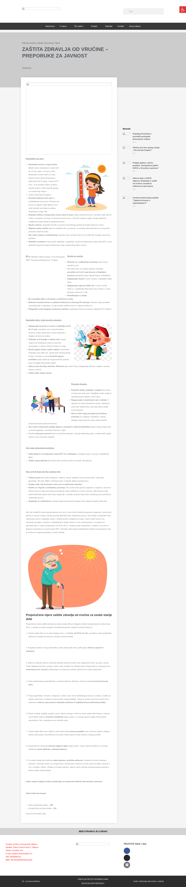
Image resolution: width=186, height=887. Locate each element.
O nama (63, 26)
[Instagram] (127, 858)
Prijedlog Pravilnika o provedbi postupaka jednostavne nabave (142, 136)
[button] (182, 9)
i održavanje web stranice (147, 881)
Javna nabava (135, 26)
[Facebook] (127, 851)
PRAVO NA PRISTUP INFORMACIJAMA (93, 879)
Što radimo (78, 26)
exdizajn (161, 881)
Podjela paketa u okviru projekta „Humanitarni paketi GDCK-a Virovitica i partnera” (146, 165)
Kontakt (121, 26)
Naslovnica (50, 26)
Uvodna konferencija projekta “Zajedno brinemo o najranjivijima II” (146, 200)
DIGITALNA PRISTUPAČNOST (92, 883)
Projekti (94, 26)
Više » (134, 142)
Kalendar (108, 26)
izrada (135, 881)
